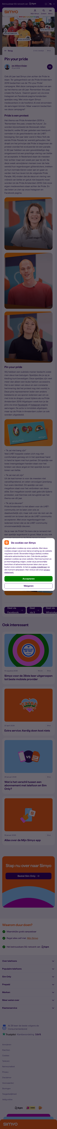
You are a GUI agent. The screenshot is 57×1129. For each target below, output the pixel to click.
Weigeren (28, 586)
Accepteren (29, 579)
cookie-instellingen (39, 567)
